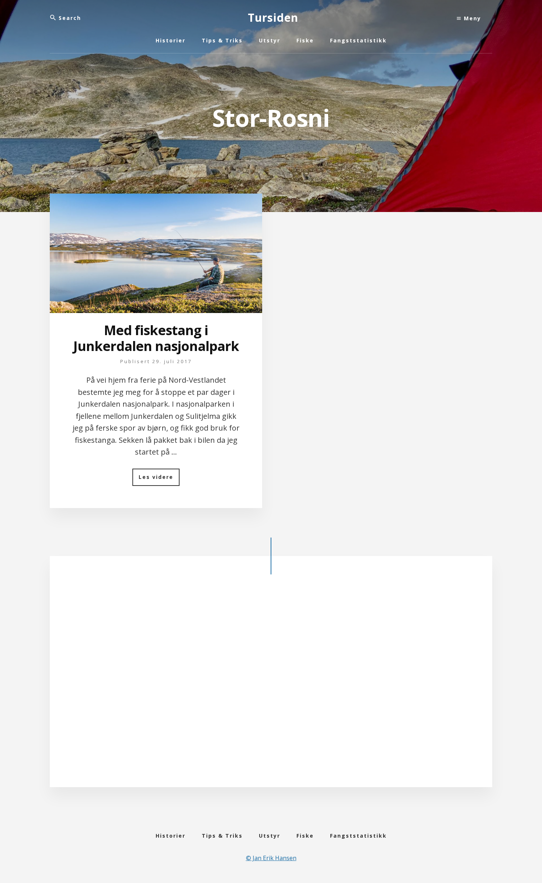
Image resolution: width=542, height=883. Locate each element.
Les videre (159, 479)
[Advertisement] (271, 686)
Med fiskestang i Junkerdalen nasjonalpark (156, 338)
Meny (471, 18)
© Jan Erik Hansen (271, 858)
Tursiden (273, 17)
